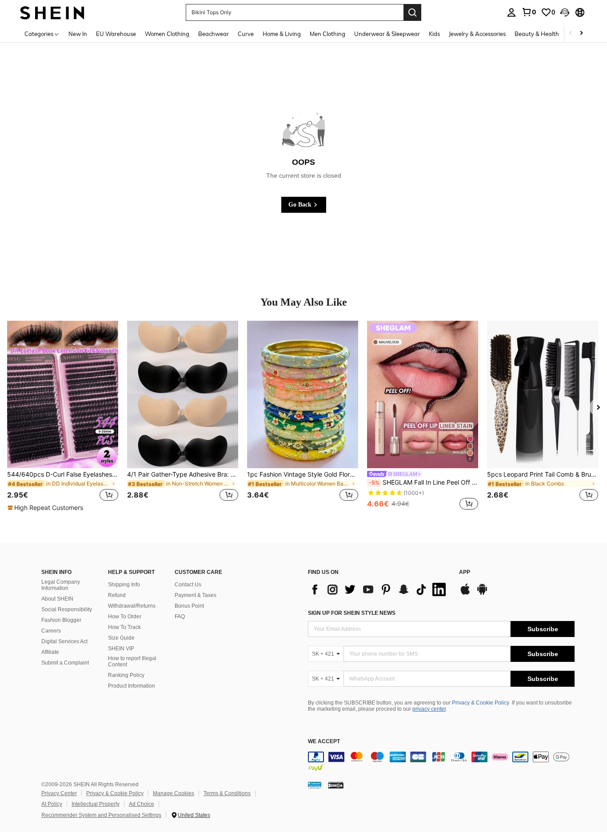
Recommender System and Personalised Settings (101, 815)
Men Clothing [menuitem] (327, 33)
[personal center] (511, 12)
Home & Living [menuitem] (282, 33)
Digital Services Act (64, 641)
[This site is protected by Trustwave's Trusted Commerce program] (314, 785)
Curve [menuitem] (246, 33)
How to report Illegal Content (132, 661)
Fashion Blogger (61, 620)
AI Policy (51, 804)
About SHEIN (57, 599)
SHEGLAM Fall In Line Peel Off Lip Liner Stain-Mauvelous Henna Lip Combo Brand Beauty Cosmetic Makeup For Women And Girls (423, 482)
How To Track (124, 627)
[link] (528, 12)
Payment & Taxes (195, 595)
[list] (379, 589)
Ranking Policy (126, 675)
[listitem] (62, 417)
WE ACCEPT (324, 741)
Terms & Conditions (227, 793)
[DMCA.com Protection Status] (335, 785)
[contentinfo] (441, 762)
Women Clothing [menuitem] (167, 33)
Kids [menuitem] (434, 33)
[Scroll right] (581, 33)
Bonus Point (189, 606)
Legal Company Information (60, 585)
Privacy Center (59, 793)
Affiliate (50, 652)
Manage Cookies (173, 793)
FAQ (180, 616)
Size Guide (121, 638)
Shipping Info (124, 584)
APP (464, 572)
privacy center (429, 709)
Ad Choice (141, 804)
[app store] (465, 593)
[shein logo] (52, 12)
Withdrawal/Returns (132, 606)
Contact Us (188, 584)
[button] (564, 12)
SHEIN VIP (121, 648)
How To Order (124, 616)
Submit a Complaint (65, 663)
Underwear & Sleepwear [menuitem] (387, 33)
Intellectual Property (96, 804)
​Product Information (131, 686)
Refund (117, 595)
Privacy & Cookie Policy (480, 703)
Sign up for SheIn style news (351, 613)
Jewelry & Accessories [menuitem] (477, 33)
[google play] (482, 593)
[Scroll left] (570, 33)
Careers (51, 631)
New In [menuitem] (77, 33)
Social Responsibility (66, 609)
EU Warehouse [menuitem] (116, 33)
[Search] (412, 12)
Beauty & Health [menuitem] (537, 33)
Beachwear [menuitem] (213, 33)
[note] (46, 507)
